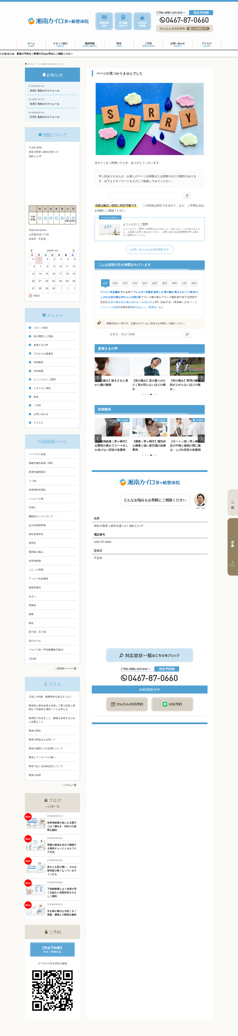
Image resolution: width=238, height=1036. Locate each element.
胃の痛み (169, 292)
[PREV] (32, 250)
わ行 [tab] (194, 283)
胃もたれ (179, 292)
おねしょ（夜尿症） (148, 307)
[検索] (187, 195)
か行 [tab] (115, 283)
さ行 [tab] (125, 283)
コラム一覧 (70, 785)
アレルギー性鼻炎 (143, 292)
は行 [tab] (154, 283)
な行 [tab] (144, 283)
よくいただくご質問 (135, 224)
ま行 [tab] (164, 283)
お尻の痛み (114, 297)
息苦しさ (158, 292)
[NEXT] (73, 250)
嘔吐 (133, 307)
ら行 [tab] (184, 283)
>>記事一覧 (52, 806)
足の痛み (126, 302)
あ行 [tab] (105, 283)
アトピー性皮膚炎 (110, 292)
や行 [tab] (174, 283)
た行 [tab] (134, 283)
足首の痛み (114, 302)
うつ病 (188, 292)
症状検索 (233, 502)
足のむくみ (138, 302)
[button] (142, 394)
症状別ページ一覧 (66, 668)
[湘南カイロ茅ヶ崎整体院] (58, 21)
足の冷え (149, 302)
